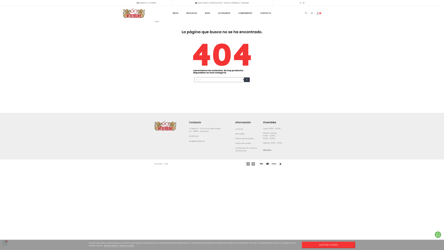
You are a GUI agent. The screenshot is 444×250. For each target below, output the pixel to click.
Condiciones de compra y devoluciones (246, 149)
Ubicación (267, 150)
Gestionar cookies (126, 245)
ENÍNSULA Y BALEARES (222, 3)
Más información (111, 245)
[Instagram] (303, 3)
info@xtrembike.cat (197, 141)
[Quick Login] (312, 13)
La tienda (239, 129)
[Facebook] (300, 3)
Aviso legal (239, 134)
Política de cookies (243, 143)
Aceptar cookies (328, 244)
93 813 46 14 (193, 136)
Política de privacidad (244, 138)
